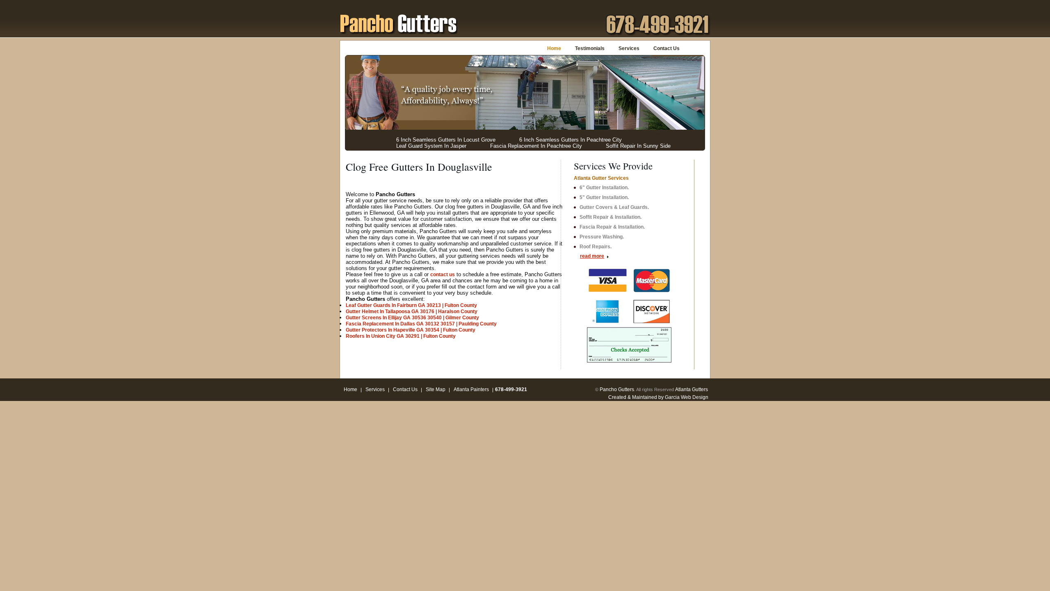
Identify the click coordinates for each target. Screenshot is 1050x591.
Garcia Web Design (686, 397)
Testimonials (590, 48)
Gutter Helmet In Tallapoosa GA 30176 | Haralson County (411, 311)
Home (554, 48)
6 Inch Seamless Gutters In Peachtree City (570, 140)
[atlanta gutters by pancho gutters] (398, 23)
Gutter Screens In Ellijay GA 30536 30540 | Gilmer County (412, 318)
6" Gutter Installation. (604, 187)
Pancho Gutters (617, 389)
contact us (442, 274)
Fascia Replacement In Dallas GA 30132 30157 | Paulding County (421, 324)
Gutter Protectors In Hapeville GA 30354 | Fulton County (410, 330)
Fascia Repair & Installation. (612, 227)
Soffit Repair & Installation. (610, 217)
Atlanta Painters (471, 389)
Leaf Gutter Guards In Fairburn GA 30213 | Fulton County (411, 305)
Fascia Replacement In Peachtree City (536, 146)
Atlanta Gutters (691, 389)
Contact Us (666, 48)
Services (629, 48)
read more (592, 256)
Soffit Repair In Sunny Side (638, 146)
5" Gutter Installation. (604, 197)
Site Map (435, 389)
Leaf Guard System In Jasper (431, 146)
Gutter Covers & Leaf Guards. (614, 207)
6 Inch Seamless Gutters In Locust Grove (445, 140)
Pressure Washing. (602, 237)
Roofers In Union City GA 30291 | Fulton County (401, 336)
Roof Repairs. (596, 247)
